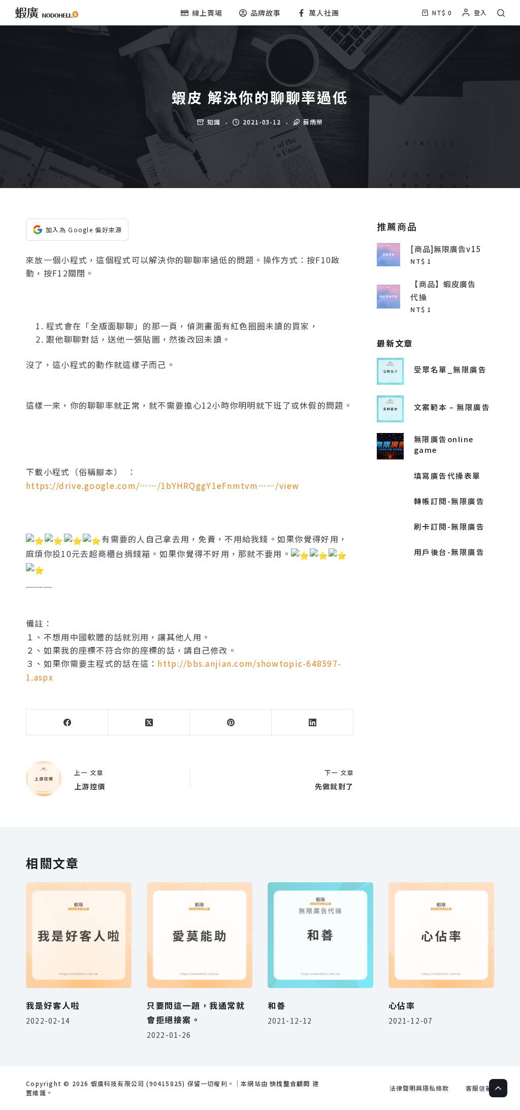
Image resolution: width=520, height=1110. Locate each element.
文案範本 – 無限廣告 (452, 407)
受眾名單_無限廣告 (450, 369)
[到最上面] (498, 1088)
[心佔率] (441, 935)
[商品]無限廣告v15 (445, 248)
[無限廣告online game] (390, 446)
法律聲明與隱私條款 (419, 1088)
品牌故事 (265, 13)
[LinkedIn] (312, 722)
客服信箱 (479, 1088)
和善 (276, 1005)
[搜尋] (501, 13)
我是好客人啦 (53, 1005)
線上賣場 (207, 13)
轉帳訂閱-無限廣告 (449, 501)
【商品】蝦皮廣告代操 (443, 290)
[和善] (320, 935)
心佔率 (401, 1005)
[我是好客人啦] (79, 935)
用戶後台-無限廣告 (449, 551)
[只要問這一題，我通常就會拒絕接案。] (199, 935)
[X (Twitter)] (149, 722)
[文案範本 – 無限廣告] (390, 408)
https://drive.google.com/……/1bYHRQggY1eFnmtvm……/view (163, 485)
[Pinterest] (231, 722)
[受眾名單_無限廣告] (390, 371)
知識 (213, 121)
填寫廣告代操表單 (447, 475)
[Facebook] (67, 722)
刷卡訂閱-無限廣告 (449, 526)
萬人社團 (324, 13)
